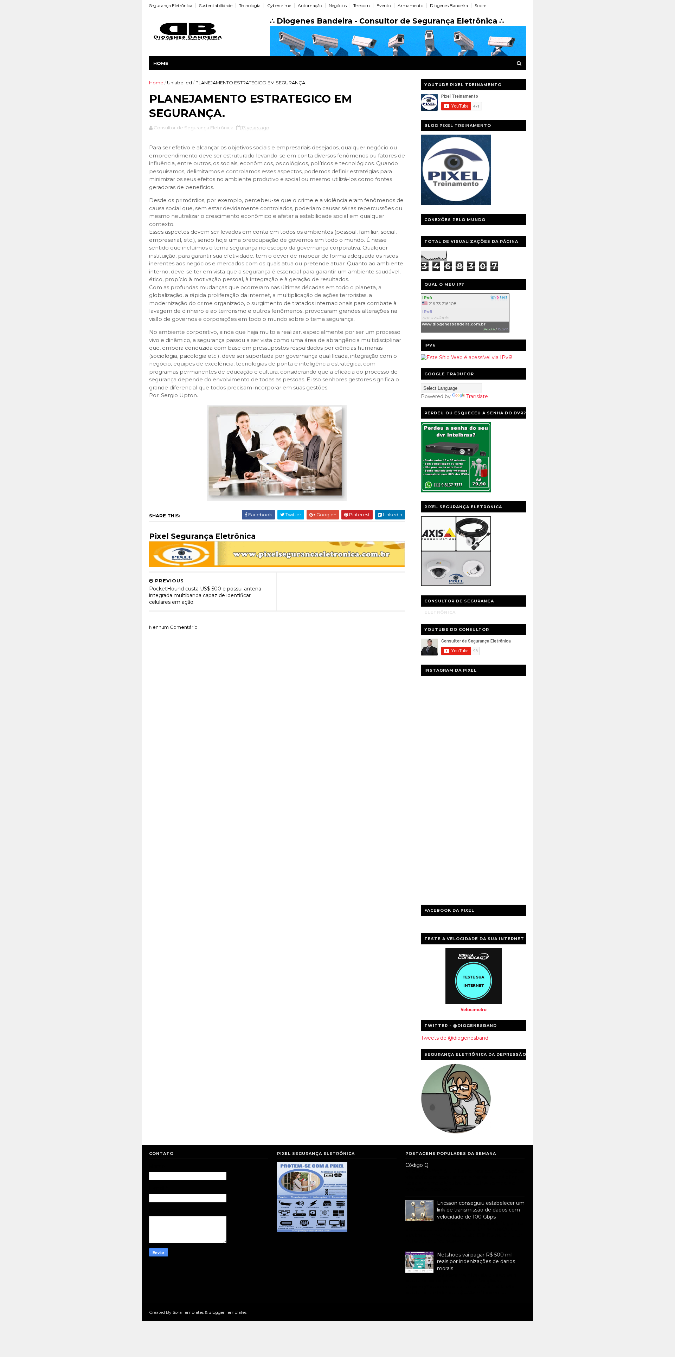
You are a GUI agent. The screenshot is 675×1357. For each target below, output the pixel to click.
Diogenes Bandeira (449, 5)
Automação (310, 5)
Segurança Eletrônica (170, 5)
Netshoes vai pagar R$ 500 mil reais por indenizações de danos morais (476, 1262)
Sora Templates (188, 1312)
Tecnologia (250, 5)
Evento (384, 5)
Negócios (338, 5)
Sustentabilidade (215, 5)
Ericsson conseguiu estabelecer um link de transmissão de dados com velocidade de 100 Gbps (481, 1210)
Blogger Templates (227, 1312)
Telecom (361, 5)
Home (160, 63)
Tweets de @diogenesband (454, 1038)
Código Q (417, 1165)
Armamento (410, 5)
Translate (477, 396)
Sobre (480, 5)
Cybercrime (279, 5)
